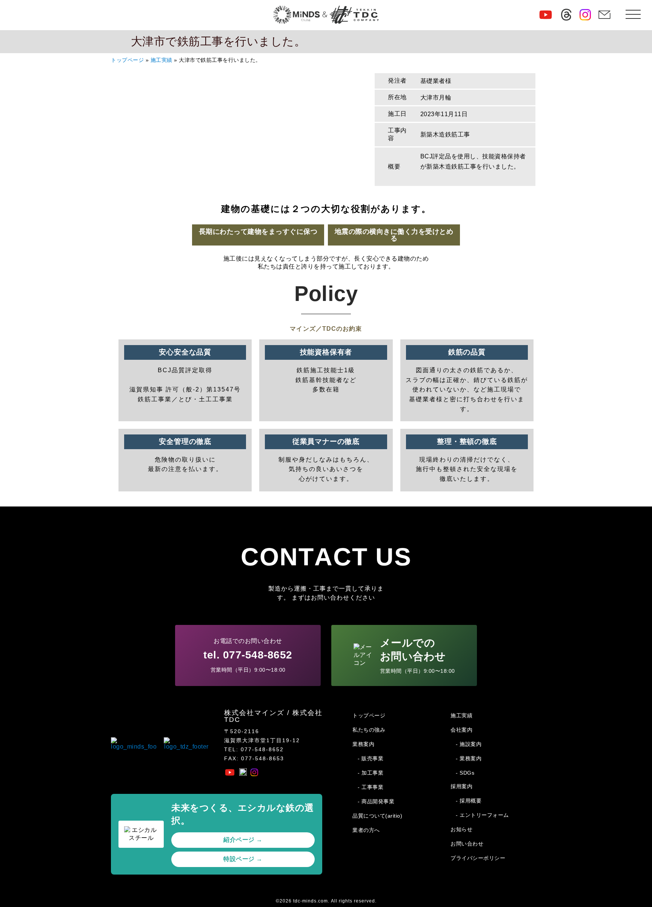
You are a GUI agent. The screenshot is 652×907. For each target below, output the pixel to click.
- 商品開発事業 (376, 801)
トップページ (127, 60)
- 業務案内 (468, 758)
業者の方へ (366, 830)
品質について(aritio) (377, 816)
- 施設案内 (468, 744)
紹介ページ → (243, 839)
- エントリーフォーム (482, 815)
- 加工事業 (370, 773)
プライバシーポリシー (478, 858)
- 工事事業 (370, 787)
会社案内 (461, 730)
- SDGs (465, 773)
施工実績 (161, 60)
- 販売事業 (370, 758)
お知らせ (461, 829)
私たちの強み (368, 730)
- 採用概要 (468, 801)
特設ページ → (243, 859)
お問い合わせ (467, 844)
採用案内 (461, 786)
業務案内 (363, 744)
